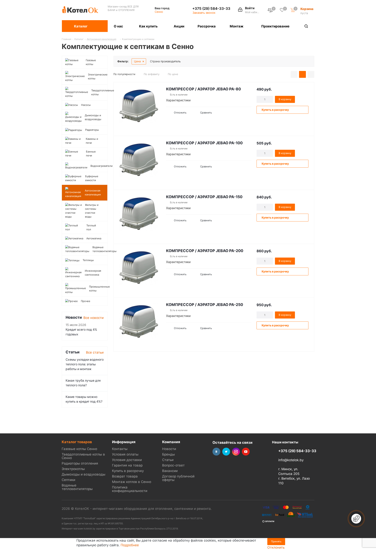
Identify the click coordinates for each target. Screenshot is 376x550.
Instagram (236, 452)
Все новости (93, 318)
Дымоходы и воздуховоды (83, 474)
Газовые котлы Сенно (79, 449)
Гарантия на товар (127, 465)
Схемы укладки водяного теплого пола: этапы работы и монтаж (85, 364)
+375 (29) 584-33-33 (211, 8)
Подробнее (130, 545)
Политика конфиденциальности (129, 489)
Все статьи (95, 352)
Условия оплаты (125, 454)
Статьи (168, 460)
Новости (169, 449)
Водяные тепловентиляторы (77, 487)
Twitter (226, 452)
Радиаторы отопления (80, 463)
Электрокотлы (73, 469)
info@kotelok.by (291, 460)
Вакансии (170, 471)
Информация (124, 442)
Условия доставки (127, 460)
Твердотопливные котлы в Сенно (83, 456)
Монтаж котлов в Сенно (131, 482)
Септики (68, 480)
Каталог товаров (77, 442)
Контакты (119, 449)
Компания (171, 442)
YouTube (246, 452)
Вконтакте (216, 452)
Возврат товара (125, 476)
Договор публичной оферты (178, 478)
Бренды (168, 454)
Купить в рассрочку (128, 471)
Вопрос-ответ (173, 465)
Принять (276, 541)
